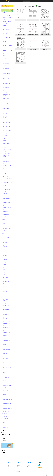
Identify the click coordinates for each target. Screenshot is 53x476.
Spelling (17, 470)
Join (39, 467)
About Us (7, 462)
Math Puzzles (28, 466)
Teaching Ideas (18, 465)
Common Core (18, 471)
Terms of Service (8, 466)
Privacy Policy (7, 465)
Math (17, 466)
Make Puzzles (29, 462)
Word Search (28, 465)
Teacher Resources (19, 462)
